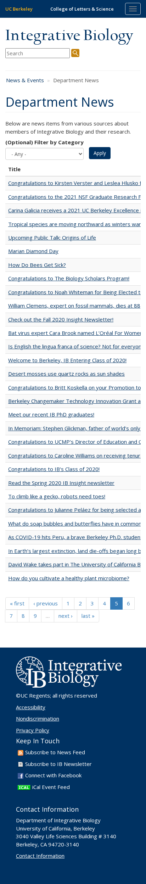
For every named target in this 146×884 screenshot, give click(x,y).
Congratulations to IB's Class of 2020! (54, 468)
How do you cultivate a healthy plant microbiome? (68, 578)
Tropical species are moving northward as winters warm (77, 224)
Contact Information (40, 855)
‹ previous (45, 603)
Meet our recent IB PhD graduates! (51, 414)
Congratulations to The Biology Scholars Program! (68, 278)
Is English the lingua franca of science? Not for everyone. (77, 346)
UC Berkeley (19, 9)
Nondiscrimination (37, 718)
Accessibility (30, 707)
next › (65, 615)
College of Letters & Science (82, 9)
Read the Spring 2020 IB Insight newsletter (61, 482)
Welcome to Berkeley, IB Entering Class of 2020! (67, 360)
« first (17, 603)
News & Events (25, 80)
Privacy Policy (32, 730)
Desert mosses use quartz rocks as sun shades (66, 373)
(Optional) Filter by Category (44, 142)
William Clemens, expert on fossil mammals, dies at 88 (74, 305)
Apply (100, 153)
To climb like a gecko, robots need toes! (56, 496)
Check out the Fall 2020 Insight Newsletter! (60, 319)
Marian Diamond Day (33, 250)
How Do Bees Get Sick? (37, 264)
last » (88, 615)
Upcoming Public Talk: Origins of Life (52, 237)
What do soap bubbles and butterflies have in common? (76, 523)
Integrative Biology (69, 36)
